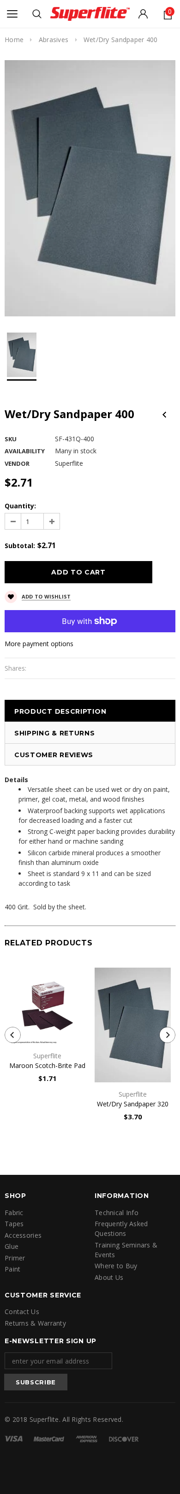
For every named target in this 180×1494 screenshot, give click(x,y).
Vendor (17, 463)
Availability (25, 451)
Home (14, 39)
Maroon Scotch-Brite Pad (47, 1065)
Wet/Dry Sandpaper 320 (132, 1103)
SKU (11, 439)
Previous (164, 415)
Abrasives (54, 39)
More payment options (39, 643)
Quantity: (20, 505)
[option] (90, 188)
